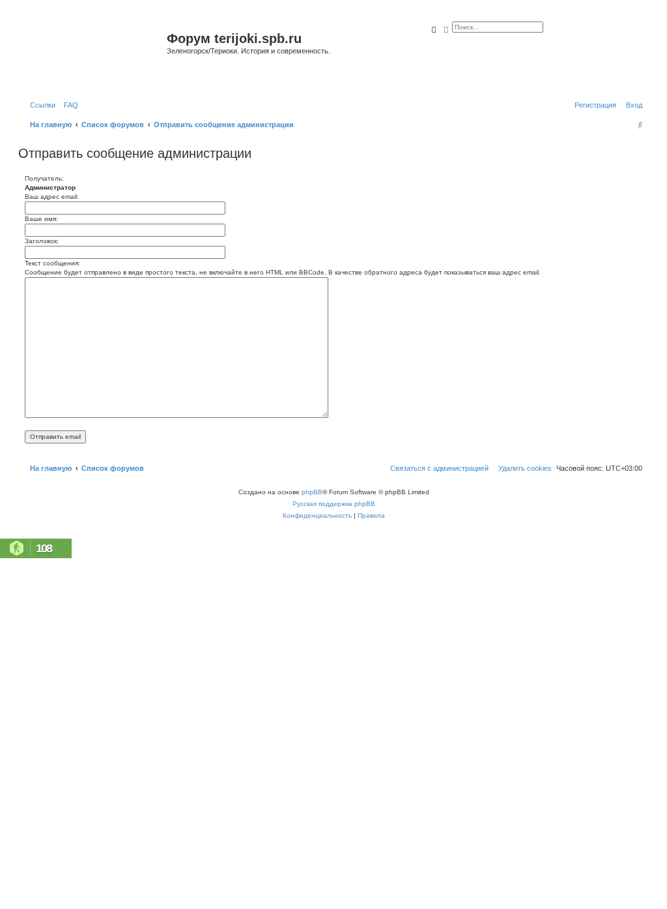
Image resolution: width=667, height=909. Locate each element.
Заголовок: (42, 241)
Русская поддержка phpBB (333, 503)
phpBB (312, 492)
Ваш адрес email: (52, 196)
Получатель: (44, 178)
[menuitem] (68, 105)
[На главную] (94, 54)
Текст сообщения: (52, 263)
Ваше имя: (41, 218)
